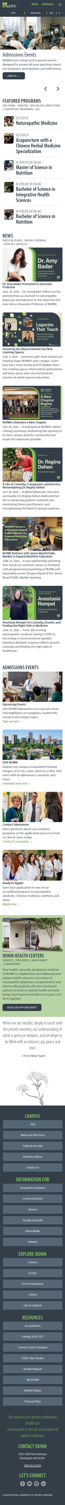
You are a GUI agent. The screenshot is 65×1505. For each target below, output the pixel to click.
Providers (23, 960)
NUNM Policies (32, 1390)
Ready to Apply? (13, 883)
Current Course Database (32, 1347)
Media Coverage (35, 240)
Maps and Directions (33, 1135)
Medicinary (39, 960)
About (35, 4)
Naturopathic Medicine (36, 121)
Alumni (32, 1209)
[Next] (57, 88)
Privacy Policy (33, 1401)
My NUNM (33, 1379)
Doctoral (9, 105)
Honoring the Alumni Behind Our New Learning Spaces (28, 350)
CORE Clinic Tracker (32, 1358)
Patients (33, 1242)
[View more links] (60, 4)
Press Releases (12, 240)
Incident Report (33, 1369)
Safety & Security (33, 1146)
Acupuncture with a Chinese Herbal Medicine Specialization (38, 143)
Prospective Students (32, 1188)
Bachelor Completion (45, 105)
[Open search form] (59, 13)
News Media (33, 1231)
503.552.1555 (32, 1465)
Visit (32, 1124)
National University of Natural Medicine (31, 1495)
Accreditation (33, 1326)
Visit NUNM (10, 762)
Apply (13, 13)
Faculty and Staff (32, 1220)
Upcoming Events (14, 704)
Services (8, 960)
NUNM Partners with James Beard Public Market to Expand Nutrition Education (29, 554)
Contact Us (32, 1167)
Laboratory (12, 964)
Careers (32, 1262)
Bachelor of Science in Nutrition (35, 217)
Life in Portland (33, 1305)
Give (51, 13)
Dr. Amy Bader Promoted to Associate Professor (27, 285)
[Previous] (45, 88)
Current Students (33, 1198)
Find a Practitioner (33, 1283)
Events (33, 1273)
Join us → (13, 76)
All (38, 109)
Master (23, 105)
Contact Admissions (16, 824)
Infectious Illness (32, 1156)
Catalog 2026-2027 (33, 1336)
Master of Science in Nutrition (34, 168)
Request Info (35, 13)
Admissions (48, 4)
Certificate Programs (18, 109)
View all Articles (15, 244)
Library (33, 1294)
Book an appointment (22, 1007)
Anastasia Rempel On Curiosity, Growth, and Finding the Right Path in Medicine (32, 623)
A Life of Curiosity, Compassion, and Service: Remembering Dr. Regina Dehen (31, 485)
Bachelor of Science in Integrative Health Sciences (35, 192)
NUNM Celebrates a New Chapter (24, 422)
